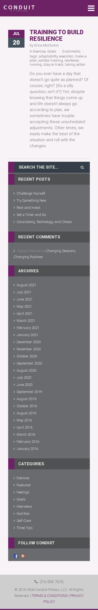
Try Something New (31, 200)
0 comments (71, 51)
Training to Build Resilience (57, 35)
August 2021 (26, 285)
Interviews (24, 506)
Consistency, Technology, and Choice (44, 222)
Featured (23, 485)
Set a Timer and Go (31, 215)
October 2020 (27, 356)
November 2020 (29, 349)
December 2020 (29, 342)
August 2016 (26, 413)
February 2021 (28, 328)
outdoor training (50, 60)
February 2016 (28, 442)
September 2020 (29, 363)
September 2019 (29, 392)
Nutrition (23, 513)
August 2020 (26, 370)
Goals (51, 51)
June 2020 (24, 385)
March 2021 (26, 321)
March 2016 (26, 434)
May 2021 (24, 306)
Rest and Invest (28, 208)
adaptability (48, 56)
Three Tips (25, 528)
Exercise (39, 51)
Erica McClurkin (46, 45)
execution (66, 56)
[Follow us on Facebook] (16, 556)
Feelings (23, 492)
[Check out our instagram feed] (23, 556)
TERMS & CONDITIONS (50, 596)
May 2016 (24, 420)
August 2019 (26, 399)
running (36, 64)
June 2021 (24, 299)
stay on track (53, 64)
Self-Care (24, 521)
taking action (75, 64)
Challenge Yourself (31, 193)
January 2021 (27, 335)
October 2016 (27, 406)
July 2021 (24, 292)
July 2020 (24, 377)
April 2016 (24, 427)
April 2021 (24, 313)
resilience (72, 60)
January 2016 (27, 449)
